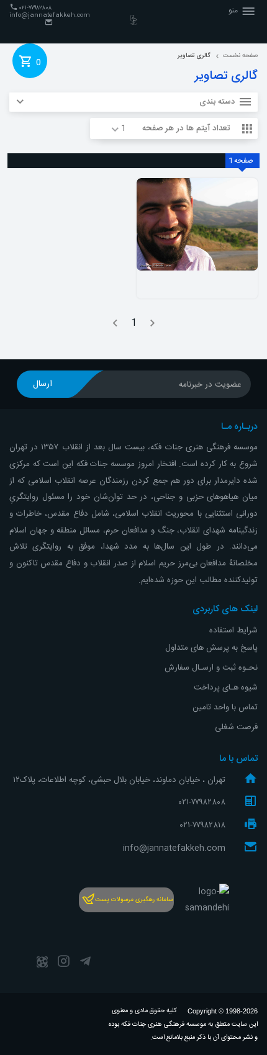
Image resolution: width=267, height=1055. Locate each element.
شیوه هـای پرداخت (226, 687)
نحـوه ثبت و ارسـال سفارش (211, 668)
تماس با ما (238, 759)
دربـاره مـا (239, 427)
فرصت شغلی (236, 727)
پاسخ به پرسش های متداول (211, 648)
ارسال (42, 384)
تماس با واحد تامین (225, 707)
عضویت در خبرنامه (210, 385)
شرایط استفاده (233, 630)
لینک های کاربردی (225, 609)
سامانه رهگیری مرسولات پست (134, 900)
